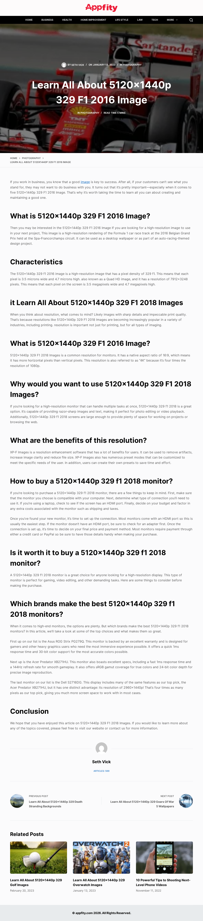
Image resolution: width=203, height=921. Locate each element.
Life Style (121, 19)
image (85, 182)
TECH (154, 19)
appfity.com (84, 913)
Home (29, 19)
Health (67, 19)
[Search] (191, 20)
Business (47, 19)
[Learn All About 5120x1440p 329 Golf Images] (38, 858)
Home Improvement (93, 19)
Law (140, 19)
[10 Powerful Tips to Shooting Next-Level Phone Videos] (164, 858)
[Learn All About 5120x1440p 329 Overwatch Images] (101, 858)
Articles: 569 (101, 771)
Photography (132, 64)
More (170, 19)
